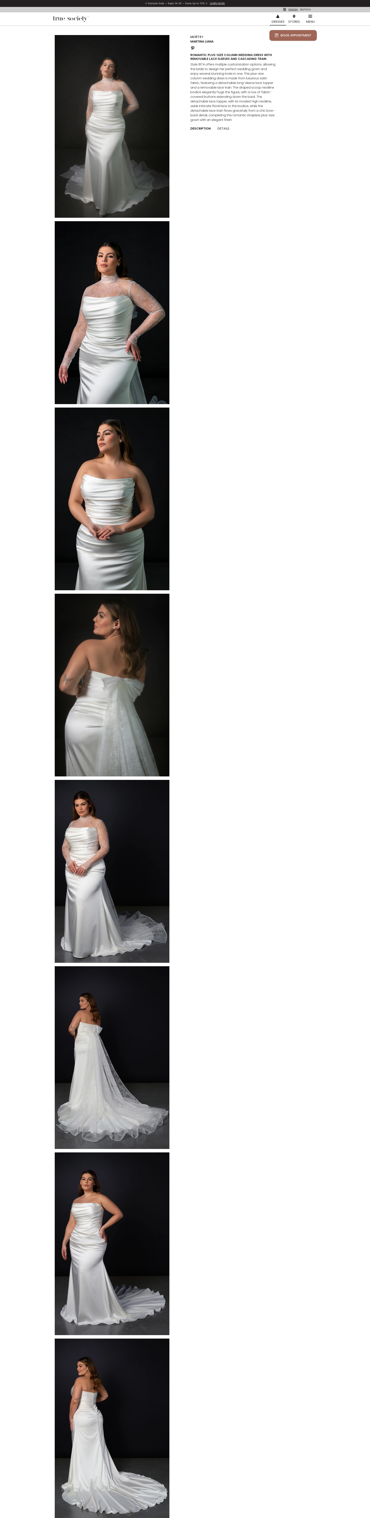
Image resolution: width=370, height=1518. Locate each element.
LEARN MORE (217, 3)
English (293, 9)
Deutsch (305, 9)
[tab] (202, 128)
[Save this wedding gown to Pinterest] (192, 47)
